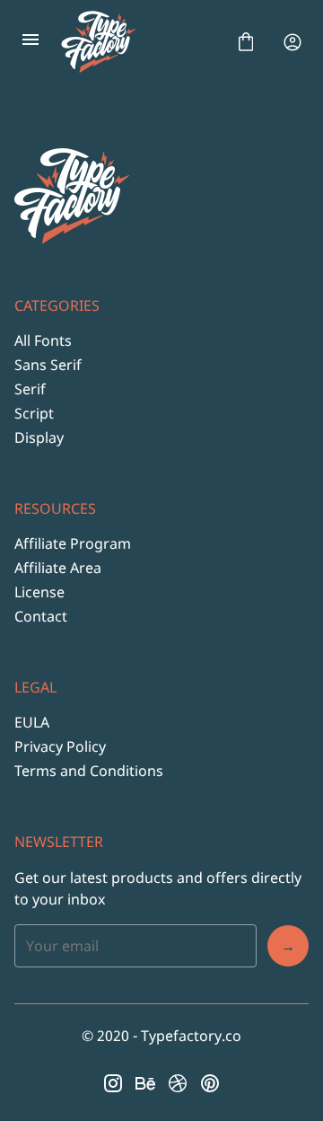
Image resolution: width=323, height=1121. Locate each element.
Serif (30, 389)
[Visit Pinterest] (210, 1083)
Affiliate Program (72, 543)
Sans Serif (48, 365)
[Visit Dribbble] (178, 1083)
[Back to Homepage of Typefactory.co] (138, 42)
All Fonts (43, 340)
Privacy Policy (60, 746)
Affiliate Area (57, 568)
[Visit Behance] (145, 1083)
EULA (31, 722)
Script (34, 413)
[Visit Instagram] (113, 1083)
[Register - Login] (292, 42)
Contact (40, 616)
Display (39, 437)
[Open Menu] (30, 42)
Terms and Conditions (88, 771)
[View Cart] (246, 42)
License (39, 592)
